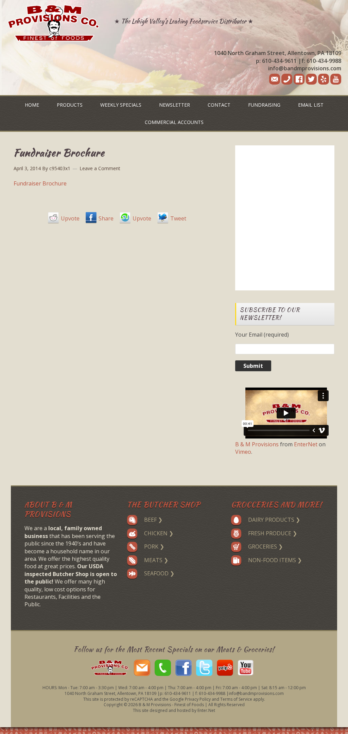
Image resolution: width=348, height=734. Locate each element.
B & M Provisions (257, 444)
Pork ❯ (154, 546)
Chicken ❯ (158, 533)
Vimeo (243, 451)
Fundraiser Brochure (40, 183)
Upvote (70, 218)
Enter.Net (206, 710)
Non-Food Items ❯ (275, 560)
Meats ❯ (156, 560)
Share (106, 218)
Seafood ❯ (159, 573)
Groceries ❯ (265, 546)
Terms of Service (236, 699)
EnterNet (305, 444)
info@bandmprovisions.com (304, 68)
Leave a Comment (100, 168)
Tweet (178, 218)
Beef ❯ (153, 519)
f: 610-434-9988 (321, 61)
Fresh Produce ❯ (272, 533)
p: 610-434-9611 (276, 61)
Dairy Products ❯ (274, 519)
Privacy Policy (198, 699)
